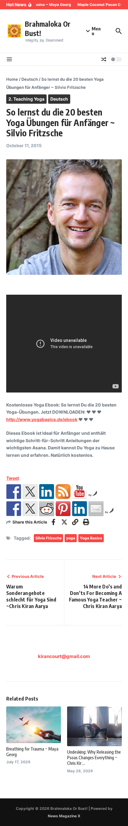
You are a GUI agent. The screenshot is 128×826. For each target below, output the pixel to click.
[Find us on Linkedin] (46, 491)
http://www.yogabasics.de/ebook (41, 419)
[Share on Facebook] (13, 508)
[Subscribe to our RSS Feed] (63, 491)
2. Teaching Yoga (26, 99)
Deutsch (29, 79)
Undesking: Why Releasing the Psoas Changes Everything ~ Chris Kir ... (94, 757)
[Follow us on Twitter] (30, 491)
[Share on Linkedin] (79, 508)
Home (12, 79)
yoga (70, 538)
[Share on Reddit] (46, 508)
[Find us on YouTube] (79, 491)
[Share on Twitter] (30, 508)
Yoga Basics (91, 538)
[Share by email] (96, 508)
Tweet (12, 478)
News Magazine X (64, 816)
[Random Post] (103, 59)
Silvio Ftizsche (48, 538)
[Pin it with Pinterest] (63, 508)
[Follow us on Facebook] (13, 491)
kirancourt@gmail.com (64, 656)
